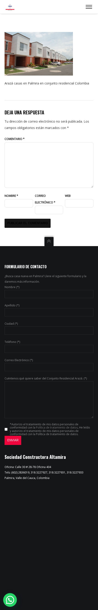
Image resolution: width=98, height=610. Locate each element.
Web (68, 196)
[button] (10, 600)
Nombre (11, 196)
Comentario (15, 139)
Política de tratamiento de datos (57, 427)
